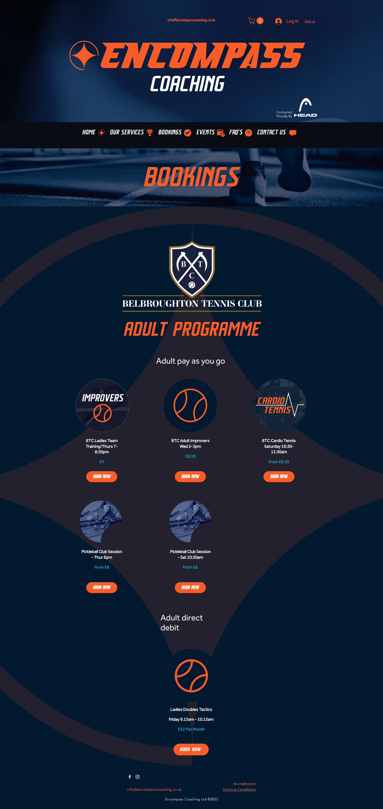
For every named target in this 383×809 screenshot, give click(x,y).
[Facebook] (129, 776)
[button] (310, 21)
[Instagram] (137, 776)
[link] (101, 446)
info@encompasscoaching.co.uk (191, 20)
